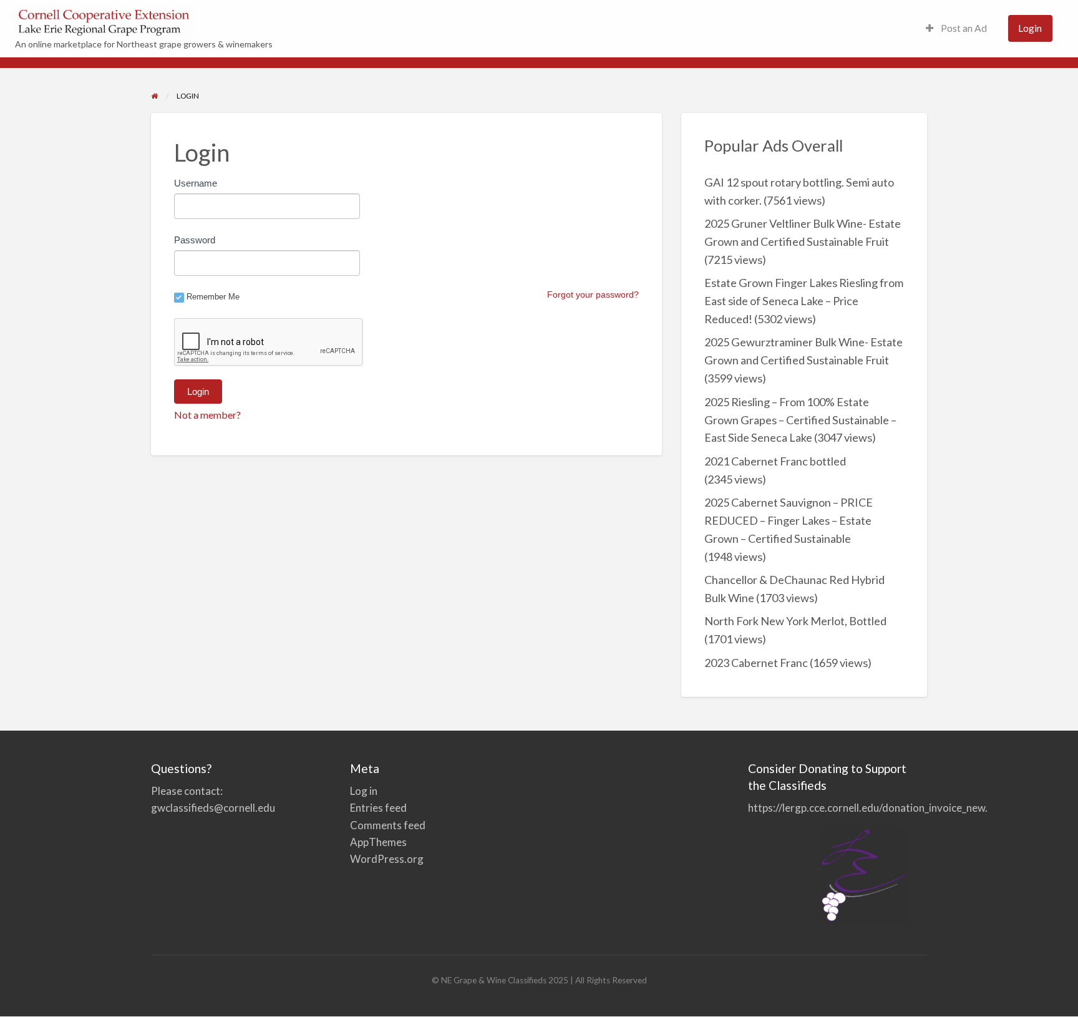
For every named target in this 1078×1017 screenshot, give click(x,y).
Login (1030, 28)
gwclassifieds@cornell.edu (213, 807)
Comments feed (387, 825)
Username (195, 183)
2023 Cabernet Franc (756, 662)
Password (194, 240)
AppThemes (378, 842)
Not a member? (207, 415)
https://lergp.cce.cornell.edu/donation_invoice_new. (868, 807)
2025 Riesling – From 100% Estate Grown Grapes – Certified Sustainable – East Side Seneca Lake (800, 420)
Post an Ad (963, 28)
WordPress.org (387, 858)
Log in (363, 790)
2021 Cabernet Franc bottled (775, 461)
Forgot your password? (593, 294)
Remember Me (213, 296)
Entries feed (378, 807)
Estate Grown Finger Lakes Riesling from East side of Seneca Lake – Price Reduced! (803, 301)
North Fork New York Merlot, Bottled (795, 621)
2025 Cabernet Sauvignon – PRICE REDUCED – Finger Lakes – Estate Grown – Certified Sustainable (788, 520)
